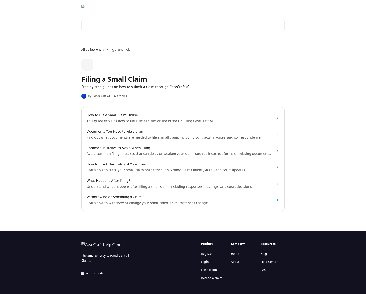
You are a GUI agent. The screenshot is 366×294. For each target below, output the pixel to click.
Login (205, 262)
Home (235, 254)
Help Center (269, 262)
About (235, 262)
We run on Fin (95, 273)
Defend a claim (211, 278)
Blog (264, 254)
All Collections (91, 50)
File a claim (209, 270)
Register (207, 254)
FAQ (263, 270)
